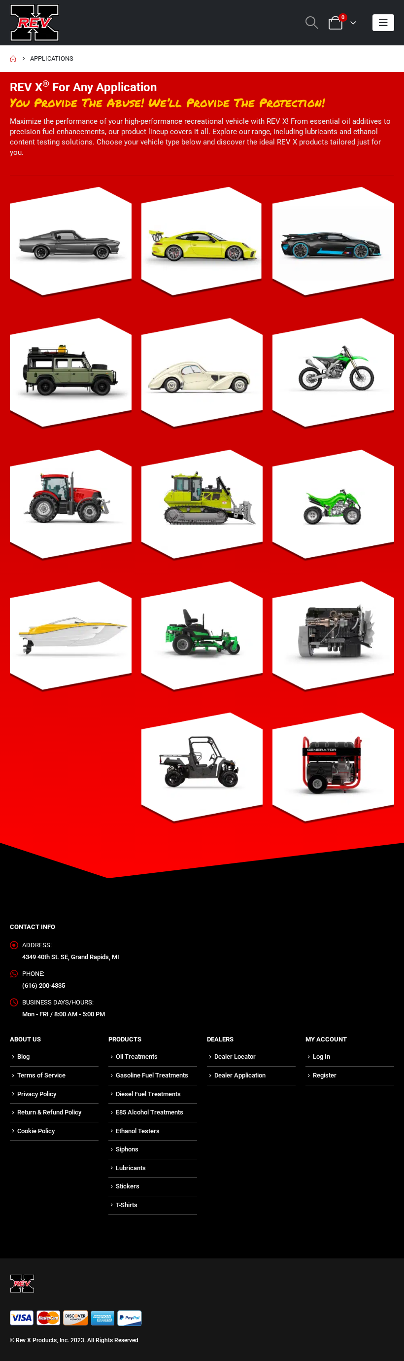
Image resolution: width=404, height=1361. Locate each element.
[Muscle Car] (71, 247)
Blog (23, 1056)
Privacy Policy (36, 1094)
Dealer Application (240, 1075)
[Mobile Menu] (383, 22)
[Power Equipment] (333, 773)
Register (325, 1075)
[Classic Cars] (202, 378)
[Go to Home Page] (13, 59)
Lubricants (131, 1168)
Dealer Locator (235, 1056)
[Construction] (202, 510)
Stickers (127, 1186)
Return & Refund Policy (49, 1112)
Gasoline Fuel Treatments (152, 1075)
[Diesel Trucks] (333, 642)
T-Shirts (126, 1205)
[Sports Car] (202, 247)
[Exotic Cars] (333, 247)
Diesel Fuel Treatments (148, 1094)
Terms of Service (41, 1075)
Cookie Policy (36, 1131)
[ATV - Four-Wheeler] (333, 510)
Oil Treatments (137, 1056)
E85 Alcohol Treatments (149, 1112)
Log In (321, 1056)
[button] (311, 22)
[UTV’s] (202, 773)
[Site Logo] (34, 22)
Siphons (127, 1149)
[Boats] (71, 642)
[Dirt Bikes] (333, 378)
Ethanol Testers (138, 1131)
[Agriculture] (71, 510)
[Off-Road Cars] (71, 378)
